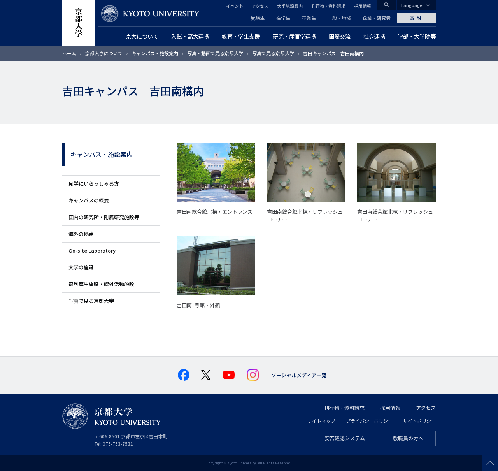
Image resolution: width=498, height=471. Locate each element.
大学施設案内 (290, 6)
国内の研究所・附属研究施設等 (103, 217)
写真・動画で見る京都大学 (215, 53)
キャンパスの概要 (88, 200)
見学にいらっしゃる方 (93, 183)
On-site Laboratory (92, 250)
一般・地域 (339, 17)
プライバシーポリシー (369, 421)
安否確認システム (344, 438)
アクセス (260, 6)
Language (412, 5)
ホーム (69, 53)
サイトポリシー (419, 421)
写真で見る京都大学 (273, 53)
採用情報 (362, 6)
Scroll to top (490, 463)
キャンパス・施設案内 (155, 53)
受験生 (258, 17)
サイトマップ (321, 421)
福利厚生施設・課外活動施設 (101, 284)
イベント (234, 6)
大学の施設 (81, 267)
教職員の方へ (408, 438)
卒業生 (309, 17)
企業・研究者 (377, 17)
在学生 (283, 17)
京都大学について (104, 53)
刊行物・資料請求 (328, 6)
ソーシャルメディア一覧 (298, 375)
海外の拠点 (81, 233)
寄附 (416, 17)
